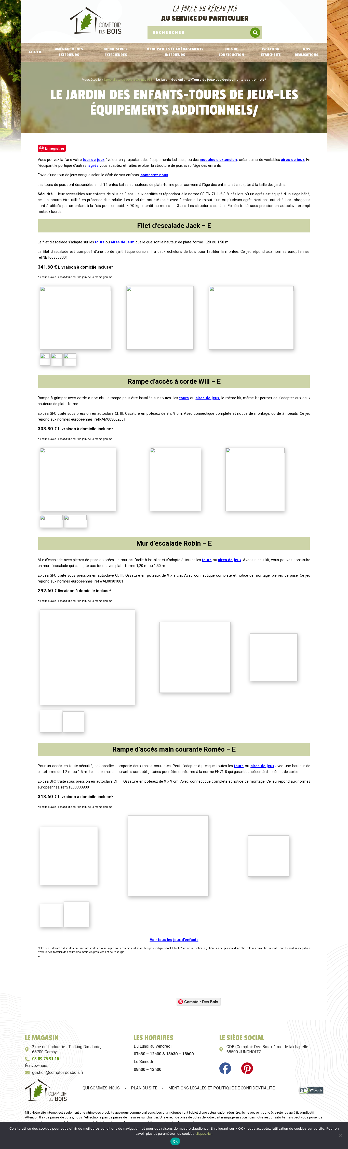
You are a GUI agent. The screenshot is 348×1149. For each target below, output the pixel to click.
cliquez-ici (203, 1133)
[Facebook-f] (225, 1068)
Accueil (35, 52)
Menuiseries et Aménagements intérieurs (174, 52)
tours (99, 242)
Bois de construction (231, 52)
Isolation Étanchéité (271, 52)
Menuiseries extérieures (115, 52)
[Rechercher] (255, 32)
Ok (175, 1141)
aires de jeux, (208, 398)
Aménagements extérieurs (69, 52)
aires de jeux (122, 242)
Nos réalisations (306, 52)
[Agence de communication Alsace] (311, 1093)
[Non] (340, 1135)
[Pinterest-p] (247, 1068)
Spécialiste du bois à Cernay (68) (129, 79)
